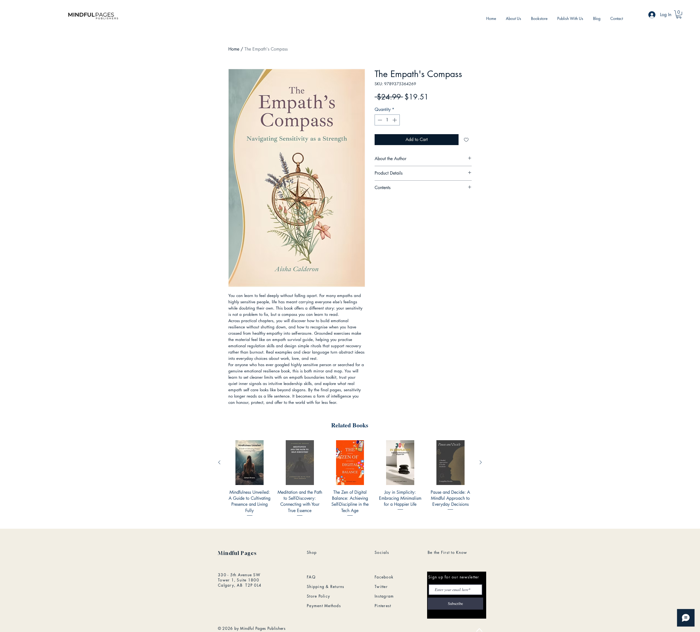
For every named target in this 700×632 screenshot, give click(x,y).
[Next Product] (480, 462)
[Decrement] (379, 120)
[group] (350, 478)
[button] (679, 14)
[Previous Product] (219, 462)
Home (233, 49)
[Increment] (395, 120)
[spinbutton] (387, 120)
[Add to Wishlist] (466, 139)
